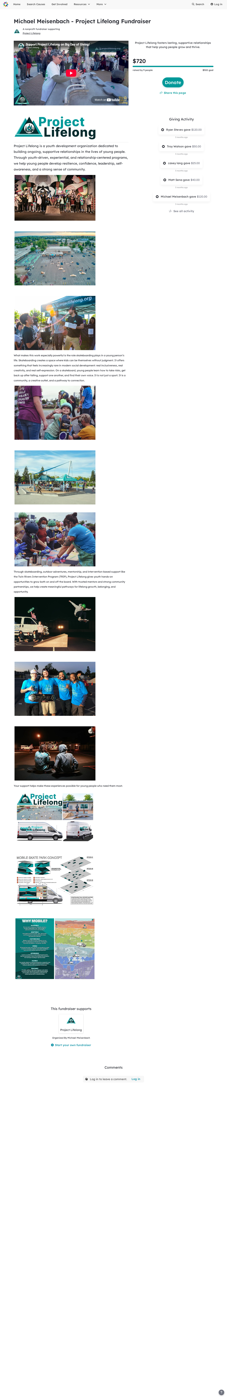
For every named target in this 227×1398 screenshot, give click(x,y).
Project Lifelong (31, 33)
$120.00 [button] (196, 129)
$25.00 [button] (195, 163)
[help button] (221, 1392)
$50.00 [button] (196, 146)
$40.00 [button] (195, 180)
